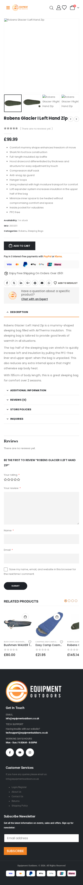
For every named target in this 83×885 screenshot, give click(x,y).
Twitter (14, 283)
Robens (23, 230)
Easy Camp (49, 641)
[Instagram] (30, 752)
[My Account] (59, 7)
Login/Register (19, 787)
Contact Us (17, 796)
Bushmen (19, 641)
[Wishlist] (64, 7)
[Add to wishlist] (30, 641)
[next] (76, 119)
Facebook (7, 283)
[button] (9, 55)
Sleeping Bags (35, 230)
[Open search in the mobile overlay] (51, 7)
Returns (15, 801)
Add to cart (22, 245)
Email (42, 283)
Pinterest (35, 283)
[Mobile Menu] (8, 7)
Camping (40, 641)
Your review (12, 488)
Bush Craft (9, 641)
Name (9, 530)
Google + (28, 283)
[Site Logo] (20, 8)
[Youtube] (20, 752)
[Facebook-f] (10, 752)
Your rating (12, 475)
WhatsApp (49, 283)
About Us (16, 792)
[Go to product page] (18, 624)
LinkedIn (21, 283)
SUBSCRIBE (15, 851)
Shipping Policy (20, 805)
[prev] (70, 119)
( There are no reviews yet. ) (36, 128)
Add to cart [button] (25, 616)
